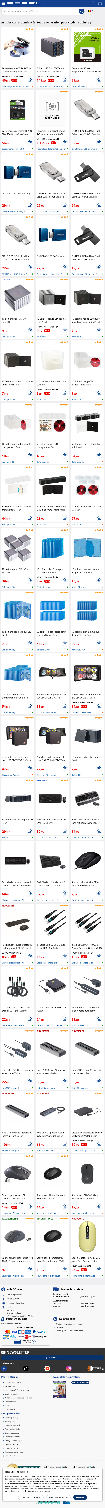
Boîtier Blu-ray (43, 587)
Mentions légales (11, 1394)
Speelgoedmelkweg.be (14, 1452)
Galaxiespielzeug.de (13, 1417)
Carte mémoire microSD (82, 86)
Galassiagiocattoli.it (12, 1436)
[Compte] (93, 3)
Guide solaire (10, 1409)
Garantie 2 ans (61, 1327)
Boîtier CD (76, 775)
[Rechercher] (81, 11)
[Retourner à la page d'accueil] (24, 3)
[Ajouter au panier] (30, 79)
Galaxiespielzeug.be (13, 1448)
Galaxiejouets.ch (11, 1421)
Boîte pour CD (8, 336)
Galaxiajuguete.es (12, 1433)
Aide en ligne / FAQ (14, 1294)
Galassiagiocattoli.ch (13, 1429)
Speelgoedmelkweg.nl (13, 1440)
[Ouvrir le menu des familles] (3, 3)
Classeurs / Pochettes (46, 712)
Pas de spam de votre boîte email (69, 1330)
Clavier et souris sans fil (47, 837)
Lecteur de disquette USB (83, 1150)
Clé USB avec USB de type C (84, 149)
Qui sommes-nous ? (13, 1382)
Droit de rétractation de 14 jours (69, 1324)
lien (88, 1481)
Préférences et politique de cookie (18, 1398)
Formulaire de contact (15, 1303)
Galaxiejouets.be (11, 1444)
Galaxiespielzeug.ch (12, 1425)
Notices (8, 1405)
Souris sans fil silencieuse (13, 1213)
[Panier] (100, 3)
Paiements (12, 1324)
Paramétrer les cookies (58, 1497)
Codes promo (10, 1401)
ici (50, 1491)
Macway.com (10, 1456)
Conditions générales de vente (17, 1390)
